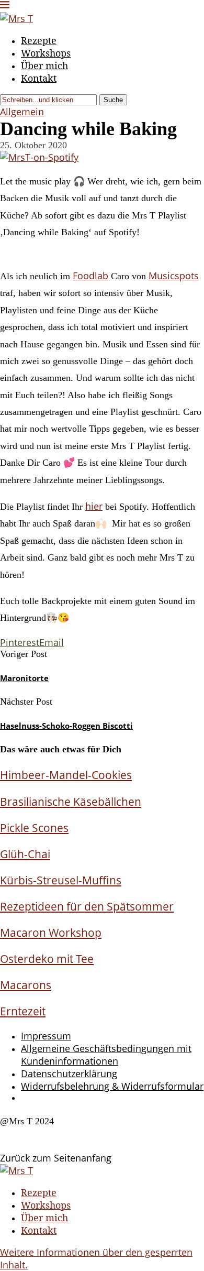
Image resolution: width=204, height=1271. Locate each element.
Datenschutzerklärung (69, 1073)
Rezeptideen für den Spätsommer (87, 906)
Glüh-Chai (25, 853)
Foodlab (90, 275)
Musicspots (174, 275)
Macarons (25, 984)
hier (94, 506)
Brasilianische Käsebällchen (70, 801)
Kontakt (38, 78)
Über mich (44, 65)
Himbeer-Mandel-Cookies (66, 774)
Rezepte (38, 40)
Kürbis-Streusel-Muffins (60, 879)
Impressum (46, 1035)
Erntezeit (23, 1010)
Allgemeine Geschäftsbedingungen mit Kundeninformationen (106, 1054)
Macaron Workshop (50, 932)
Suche (113, 100)
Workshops (46, 53)
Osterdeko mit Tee (47, 958)
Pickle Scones (34, 827)
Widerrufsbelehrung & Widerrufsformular (112, 1086)
